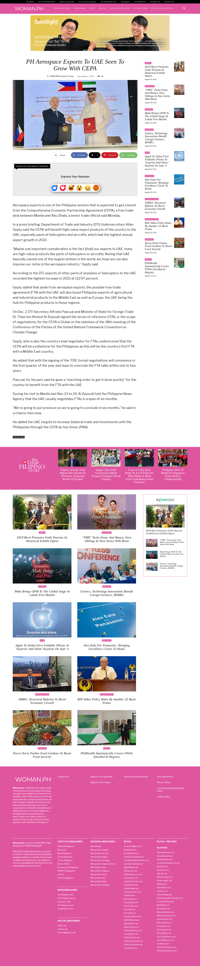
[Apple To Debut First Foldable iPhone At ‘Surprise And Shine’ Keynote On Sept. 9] (179, 156)
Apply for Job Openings (102, 776)
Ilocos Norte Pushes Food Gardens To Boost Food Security (158, 246)
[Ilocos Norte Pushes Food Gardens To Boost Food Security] (179, 243)
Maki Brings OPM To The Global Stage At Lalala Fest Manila (157, 116)
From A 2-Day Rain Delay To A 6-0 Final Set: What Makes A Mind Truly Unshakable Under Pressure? (139, 476)
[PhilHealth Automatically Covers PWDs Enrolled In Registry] (179, 263)
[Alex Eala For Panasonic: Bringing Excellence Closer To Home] (179, 179)
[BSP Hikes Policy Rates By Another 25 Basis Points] (179, 223)
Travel (148, 63)
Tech (147, 153)
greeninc (149, 130)
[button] (183, 8)
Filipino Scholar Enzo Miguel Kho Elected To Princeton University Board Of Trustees (73, 474)
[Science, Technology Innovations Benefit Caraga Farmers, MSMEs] (179, 133)
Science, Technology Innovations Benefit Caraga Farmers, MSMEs (156, 138)
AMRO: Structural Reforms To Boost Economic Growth (155, 205)
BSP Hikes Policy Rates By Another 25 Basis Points (158, 226)
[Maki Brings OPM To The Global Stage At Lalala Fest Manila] (179, 113)
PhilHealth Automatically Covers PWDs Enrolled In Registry (157, 268)
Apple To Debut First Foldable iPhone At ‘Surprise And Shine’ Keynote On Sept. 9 (157, 161)
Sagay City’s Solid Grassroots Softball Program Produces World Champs (106, 474)
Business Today (19, 437)
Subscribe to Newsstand (136, 776)
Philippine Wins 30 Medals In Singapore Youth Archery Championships (173, 474)
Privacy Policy (163, 782)
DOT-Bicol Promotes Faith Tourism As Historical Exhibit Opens (156, 71)
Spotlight (149, 176)
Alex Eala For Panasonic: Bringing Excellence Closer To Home (157, 184)
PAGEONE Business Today (62, 76)
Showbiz (148, 109)
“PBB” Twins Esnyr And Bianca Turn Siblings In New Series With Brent (157, 94)
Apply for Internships (101, 782)
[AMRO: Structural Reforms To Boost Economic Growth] (179, 202)
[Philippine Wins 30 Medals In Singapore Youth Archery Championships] (172, 458)
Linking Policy (163, 796)
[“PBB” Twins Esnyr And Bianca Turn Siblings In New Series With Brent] (179, 90)
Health (148, 259)
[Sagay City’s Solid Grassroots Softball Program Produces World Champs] (106, 458)
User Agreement (165, 776)
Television (149, 86)
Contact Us (63, 776)
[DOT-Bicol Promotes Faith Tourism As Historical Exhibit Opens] (179, 66)
